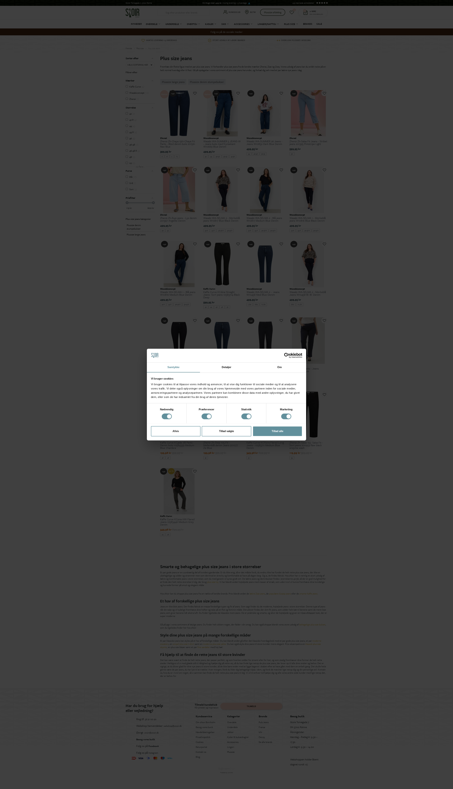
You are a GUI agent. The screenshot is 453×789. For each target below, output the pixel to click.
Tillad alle (277, 431)
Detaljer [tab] (226, 367)
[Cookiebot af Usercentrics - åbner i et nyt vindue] (286, 355)
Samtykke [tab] (173, 367)
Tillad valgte (226, 431)
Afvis (176, 431)
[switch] (207, 416)
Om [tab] (279, 367)
